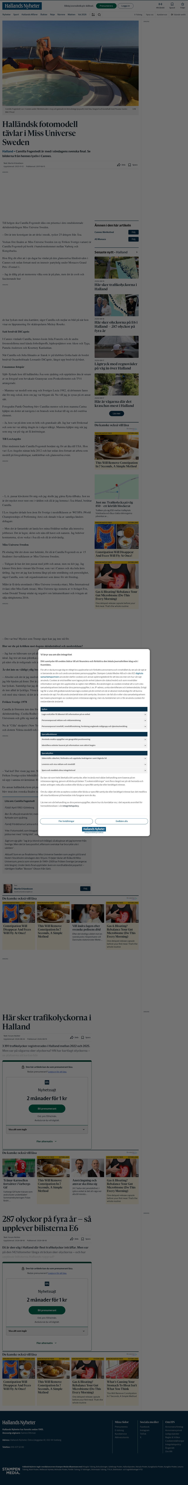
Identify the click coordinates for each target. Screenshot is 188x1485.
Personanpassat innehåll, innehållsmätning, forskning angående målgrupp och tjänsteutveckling (84, 726)
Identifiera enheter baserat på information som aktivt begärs (68, 745)
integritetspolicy (70, 805)
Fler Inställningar (66, 821)
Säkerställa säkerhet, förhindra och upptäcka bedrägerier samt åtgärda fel (74, 758)
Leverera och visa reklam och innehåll (58, 764)
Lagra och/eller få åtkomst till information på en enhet (66, 714)
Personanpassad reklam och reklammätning (61, 720)
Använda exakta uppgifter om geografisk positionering (66, 739)
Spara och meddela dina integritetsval (58, 770)
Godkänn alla (122, 821)
